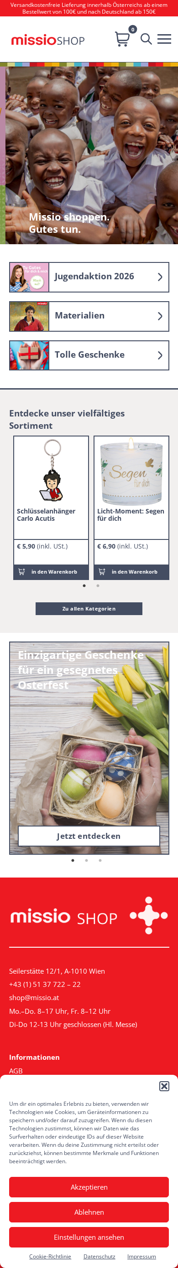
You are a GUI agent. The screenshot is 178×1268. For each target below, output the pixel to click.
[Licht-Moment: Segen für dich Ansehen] (131, 471)
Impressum (141, 1256)
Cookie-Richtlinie (50, 1256)
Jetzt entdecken (89, 836)
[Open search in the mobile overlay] (149, 39)
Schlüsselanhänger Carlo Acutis (46, 514)
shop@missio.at (34, 997)
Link (89, 277)
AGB (16, 1070)
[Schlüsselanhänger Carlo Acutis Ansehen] (51, 471)
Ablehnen (89, 1212)
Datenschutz (99, 1256)
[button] (164, 1086)
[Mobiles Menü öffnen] (166, 37)
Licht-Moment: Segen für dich (130, 514)
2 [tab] (97, 586)
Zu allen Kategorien (89, 608)
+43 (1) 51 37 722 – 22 (45, 984)
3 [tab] (100, 860)
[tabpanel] (51, 508)
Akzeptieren (89, 1186)
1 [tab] (84, 586)
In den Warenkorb (54, 571)
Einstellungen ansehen (89, 1237)
